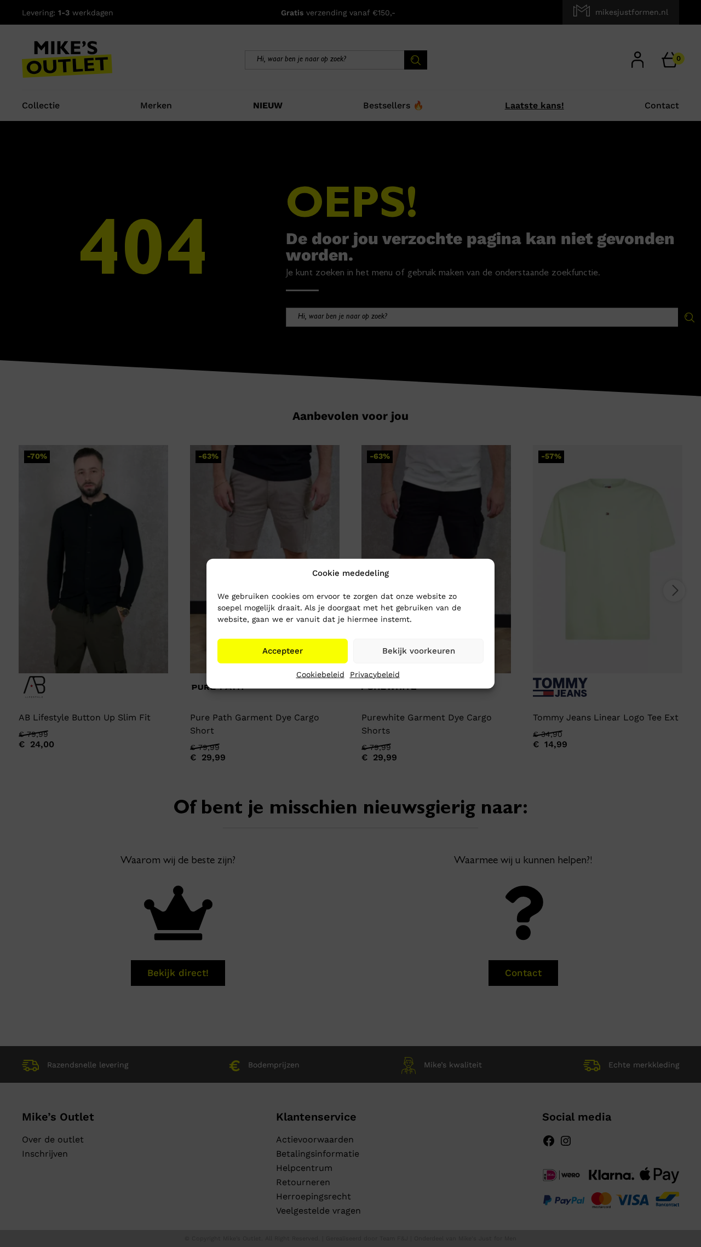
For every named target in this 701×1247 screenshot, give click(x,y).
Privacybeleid (375, 673)
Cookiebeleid (320, 673)
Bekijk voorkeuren (418, 651)
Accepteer (282, 651)
